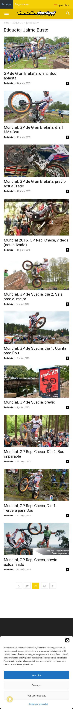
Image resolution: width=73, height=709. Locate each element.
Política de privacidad (38, 704)
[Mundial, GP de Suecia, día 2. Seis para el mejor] (36, 273)
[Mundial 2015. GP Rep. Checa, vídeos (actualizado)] (36, 217)
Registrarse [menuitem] (22, 4)
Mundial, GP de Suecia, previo (29, 402)
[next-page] (52, 586)
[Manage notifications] (10, 699)
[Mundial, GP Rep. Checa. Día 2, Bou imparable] (36, 431)
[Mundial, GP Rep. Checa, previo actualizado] (36, 539)
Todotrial (9, 83)
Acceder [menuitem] (6, 4)
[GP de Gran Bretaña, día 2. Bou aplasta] (36, 53)
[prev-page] (19, 586)
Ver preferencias (36, 695)
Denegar (37, 685)
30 (27, 585)
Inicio (6, 22)
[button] (67, 640)
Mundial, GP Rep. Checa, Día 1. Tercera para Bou (30, 508)
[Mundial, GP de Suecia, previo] (36, 382)
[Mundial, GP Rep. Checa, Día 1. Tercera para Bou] (36, 485)
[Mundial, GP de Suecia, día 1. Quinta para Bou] (36, 327)
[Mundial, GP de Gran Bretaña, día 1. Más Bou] (36, 107)
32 (44, 585)
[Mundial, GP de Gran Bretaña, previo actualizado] (36, 161)
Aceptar (36, 675)
